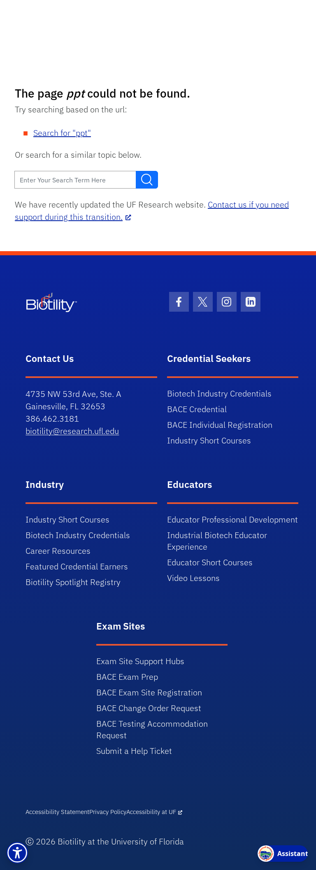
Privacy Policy (107, 812)
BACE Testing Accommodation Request (152, 729)
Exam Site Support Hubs (140, 661)
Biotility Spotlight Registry (73, 582)
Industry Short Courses (209, 440)
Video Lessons (193, 577)
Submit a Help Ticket (134, 750)
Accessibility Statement (57, 812)
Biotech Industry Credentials (219, 393)
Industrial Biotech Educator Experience (217, 540)
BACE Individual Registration (219, 424)
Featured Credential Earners (77, 566)
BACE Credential (197, 409)
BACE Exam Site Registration (149, 692)
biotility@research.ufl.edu (72, 430)
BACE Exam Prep (127, 676)
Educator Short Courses (210, 562)
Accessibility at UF (151, 812)
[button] (17, 852)
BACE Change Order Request (148, 708)
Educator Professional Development (232, 519)
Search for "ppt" (62, 132)
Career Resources (58, 550)
